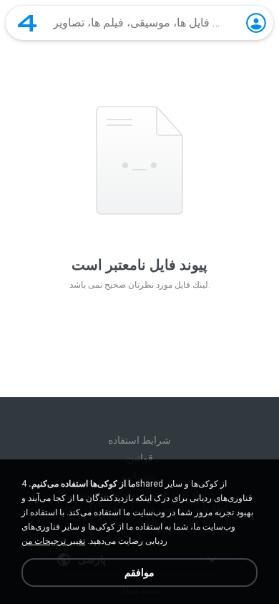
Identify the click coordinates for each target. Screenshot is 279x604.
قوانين (140, 458)
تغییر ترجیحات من (53, 541)
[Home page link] (27, 23)
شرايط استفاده (139, 440)
